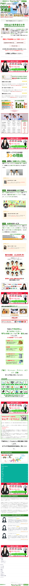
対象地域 (1, 569)
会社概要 (2, 559)
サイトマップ (1, 577)
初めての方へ (1, 564)
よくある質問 (1, 572)
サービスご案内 (2, 566)
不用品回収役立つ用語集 (3, 575)
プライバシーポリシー (3, 562)
